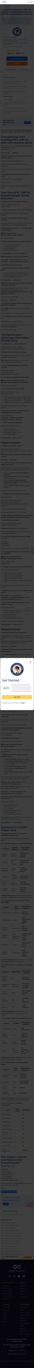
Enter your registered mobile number (20, 685)
